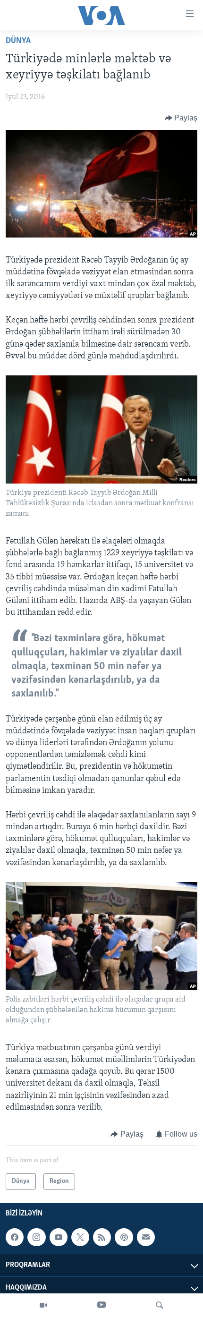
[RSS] (102, 1238)
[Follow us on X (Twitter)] (80, 1238)
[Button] (181, 118)
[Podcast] (124, 1238)
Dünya (18, 41)
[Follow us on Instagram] (36, 1238)
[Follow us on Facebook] (15, 1238)
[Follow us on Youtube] (59, 1238)
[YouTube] (101, 1305)
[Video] (43, 1305)
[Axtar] (159, 1305)
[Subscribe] (146, 1238)
